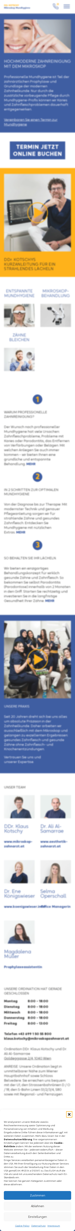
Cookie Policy (22, 1225)
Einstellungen (37, 1217)
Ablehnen (37, 1206)
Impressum (54, 1225)
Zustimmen (37, 1195)
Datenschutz (38, 1225)
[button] (69, 1114)
